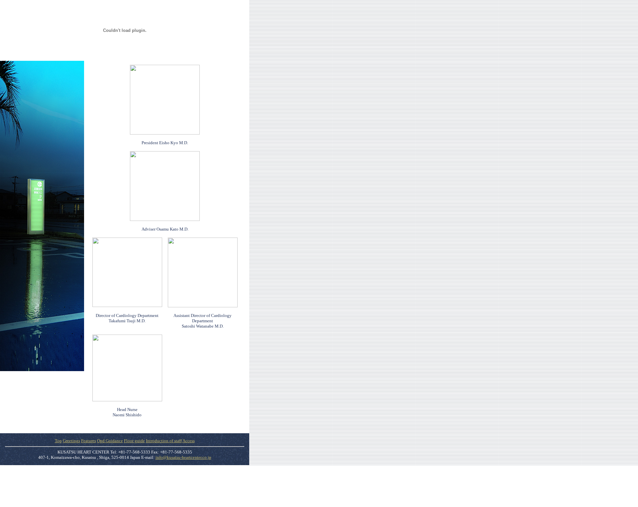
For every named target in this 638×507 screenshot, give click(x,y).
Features (88, 440)
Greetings (71, 440)
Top (58, 440)
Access (188, 440)
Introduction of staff (164, 440)
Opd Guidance (110, 440)
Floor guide (134, 440)
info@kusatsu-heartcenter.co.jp (183, 457)
